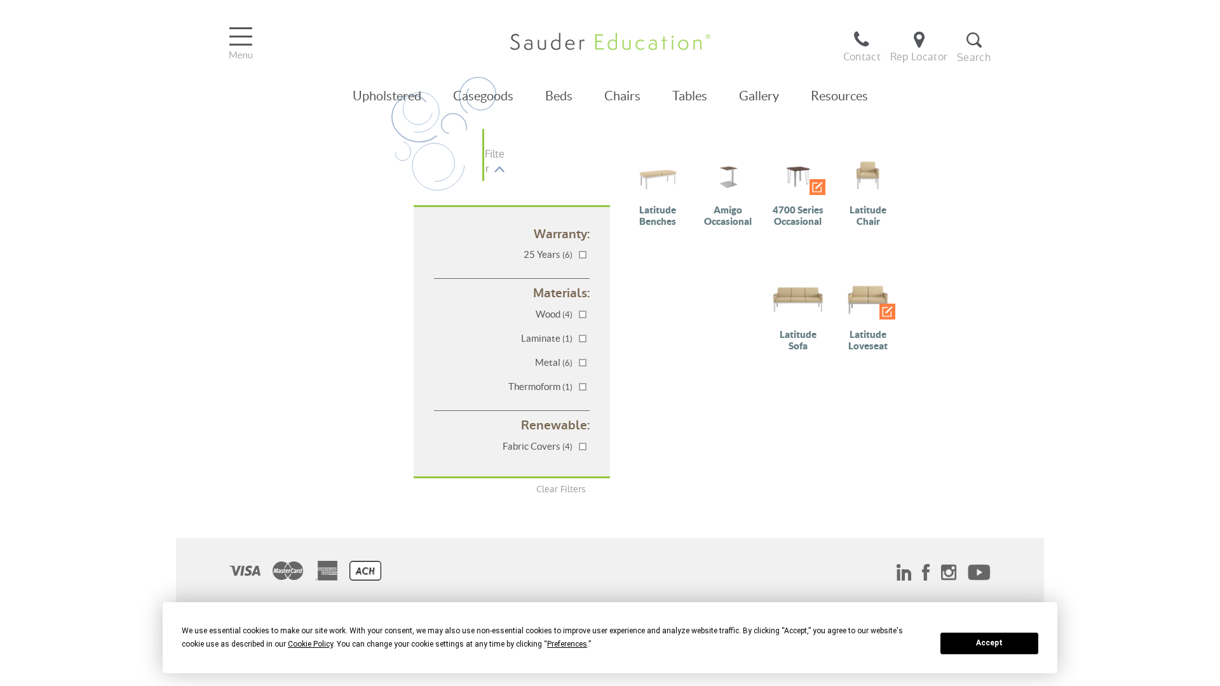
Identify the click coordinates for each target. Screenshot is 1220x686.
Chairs (622, 96)
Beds (559, 96)
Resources (839, 96)
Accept (989, 642)
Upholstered (387, 96)
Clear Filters (561, 489)
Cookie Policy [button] (310, 644)
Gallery (759, 96)
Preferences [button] (567, 644)
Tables (689, 96)
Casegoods (483, 96)
